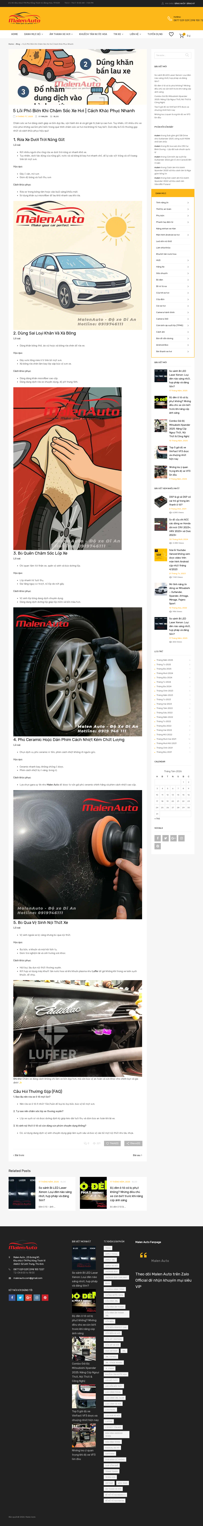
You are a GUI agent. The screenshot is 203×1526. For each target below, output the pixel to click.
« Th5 (157, 818)
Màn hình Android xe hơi (168, 235)
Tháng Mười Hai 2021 (166, 739)
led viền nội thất (113, 1386)
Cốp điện (160, 299)
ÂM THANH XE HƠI (59, 34)
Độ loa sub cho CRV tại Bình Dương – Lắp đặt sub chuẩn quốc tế (172, 149)
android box (111, 1271)
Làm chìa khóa (163, 247)
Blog (18, 44)
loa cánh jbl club (114, 1398)
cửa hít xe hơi (112, 1345)
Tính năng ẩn (162, 202)
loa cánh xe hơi (113, 1404)
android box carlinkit (116, 1277)
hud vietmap (111, 1351)
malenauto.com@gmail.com (27, 1278)
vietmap (109, 1483)
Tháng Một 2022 (164, 734)
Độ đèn (159, 280)
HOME (14, 34)
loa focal (110, 1410)
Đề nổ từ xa (161, 286)
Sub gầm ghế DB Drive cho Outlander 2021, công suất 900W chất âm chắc (172, 138)
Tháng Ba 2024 (164, 686)
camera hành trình (114, 1289)
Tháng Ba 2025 (164, 669)
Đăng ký (191, 3)
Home (11, 44)
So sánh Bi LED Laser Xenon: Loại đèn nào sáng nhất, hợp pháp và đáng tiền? (172, 78)
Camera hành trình (165, 312)
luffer (108, 1421)
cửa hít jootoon (113, 1339)
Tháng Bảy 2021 (164, 752)
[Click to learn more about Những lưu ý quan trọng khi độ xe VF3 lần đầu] (160, 477)
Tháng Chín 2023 (165, 691)
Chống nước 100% (114, 1295)
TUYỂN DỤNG (155, 34)
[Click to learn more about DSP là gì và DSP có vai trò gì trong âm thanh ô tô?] (160, 507)
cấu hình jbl (111, 1301)
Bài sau (137, 1155)
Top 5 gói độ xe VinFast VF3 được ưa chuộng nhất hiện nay (85, 1415)
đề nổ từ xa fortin (114, 1501)
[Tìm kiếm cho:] (172, 55)
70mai (108, 1248)
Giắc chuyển (162, 273)
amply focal (111, 1254)
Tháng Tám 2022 (165, 708)
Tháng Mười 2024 (165, 673)
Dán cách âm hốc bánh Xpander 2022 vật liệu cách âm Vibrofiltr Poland (171, 181)
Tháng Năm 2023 (165, 695)
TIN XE (117, 34)
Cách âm (160, 332)
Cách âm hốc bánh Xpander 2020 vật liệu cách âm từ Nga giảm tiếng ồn (172, 170)
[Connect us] (157, 838)
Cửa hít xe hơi (162, 293)
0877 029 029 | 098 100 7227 (181, 20)
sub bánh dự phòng (115, 1459)
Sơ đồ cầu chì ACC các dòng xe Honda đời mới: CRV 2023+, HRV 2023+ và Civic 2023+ (180, 527)
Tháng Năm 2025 (165, 660)
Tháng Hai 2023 (164, 704)
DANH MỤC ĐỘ (32, 34)
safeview (110, 1454)
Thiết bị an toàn (163, 209)
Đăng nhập (180, 3)
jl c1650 (109, 1368)
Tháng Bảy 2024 (164, 677)
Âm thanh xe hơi (164, 351)
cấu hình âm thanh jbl (114, 1314)
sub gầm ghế (111, 1465)
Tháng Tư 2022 (164, 721)
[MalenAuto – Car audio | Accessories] (24, 23)
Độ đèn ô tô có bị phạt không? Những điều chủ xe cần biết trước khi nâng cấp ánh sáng (172, 88)
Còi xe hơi (161, 306)
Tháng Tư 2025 (164, 664)
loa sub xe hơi (112, 1415)
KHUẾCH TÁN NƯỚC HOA (93, 34)
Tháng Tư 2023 (164, 699)
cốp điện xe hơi (112, 1333)
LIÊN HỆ (134, 34)
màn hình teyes (112, 1442)
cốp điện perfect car (116, 1327)
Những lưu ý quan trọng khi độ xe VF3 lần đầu (179, 471)
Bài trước (19, 1155)
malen (157, 135)
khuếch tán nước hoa (116, 1374)
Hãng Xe (160, 267)
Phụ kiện (160, 215)
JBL (124, 1351)
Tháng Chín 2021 (165, 748)
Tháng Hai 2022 (164, 730)
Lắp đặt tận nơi (113, 1427)
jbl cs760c (111, 1357)
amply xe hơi (111, 1266)
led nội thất (111, 1380)
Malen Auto (160, 1261)
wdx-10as (122, 1483)
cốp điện (109, 1321)
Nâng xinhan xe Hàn (166, 228)
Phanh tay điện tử (164, 222)
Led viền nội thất (164, 241)
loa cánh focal (113, 1392)
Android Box (162, 345)
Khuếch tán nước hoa (166, 254)
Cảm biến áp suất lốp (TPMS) (169, 325)
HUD (158, 260)
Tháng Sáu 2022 (165, 712)
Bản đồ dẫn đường (164, 338)
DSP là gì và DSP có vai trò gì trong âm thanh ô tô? (180, 500)
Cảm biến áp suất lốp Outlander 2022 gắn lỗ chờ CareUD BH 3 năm (172, 160)
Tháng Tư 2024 (164, 682)
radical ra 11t (112, 1448)
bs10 (107, 1283)
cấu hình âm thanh (114, 1307)
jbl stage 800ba (113, 1363)
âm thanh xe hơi (113, 1489)
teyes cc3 (110, 1477)
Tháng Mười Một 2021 (167, 743)
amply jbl (110, 1260)
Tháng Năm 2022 (165, 717)
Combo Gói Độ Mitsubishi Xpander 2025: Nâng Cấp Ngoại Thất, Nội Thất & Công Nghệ (172, 99)
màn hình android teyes (114, 1434)
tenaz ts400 (111, 1471)
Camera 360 (162, 319)
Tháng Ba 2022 (164, 726)
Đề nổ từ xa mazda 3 (115, 1495)
